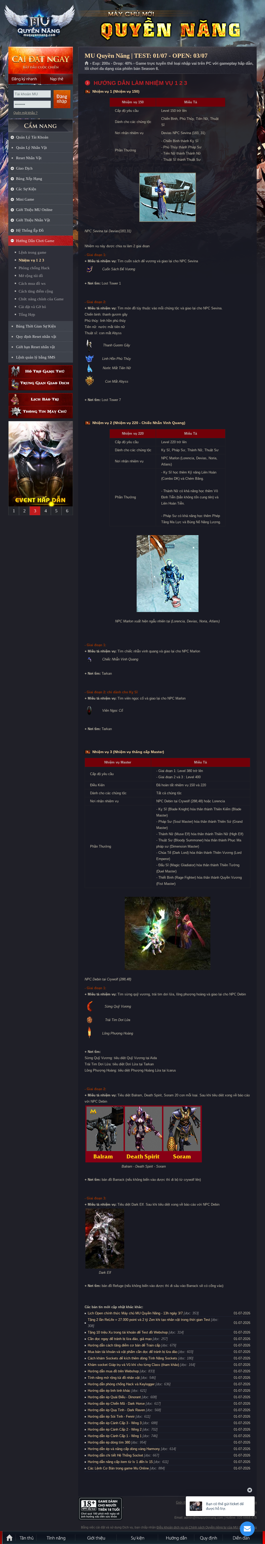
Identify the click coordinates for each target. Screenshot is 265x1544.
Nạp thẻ (57, 79)
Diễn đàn (242, 1537)
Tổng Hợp (27, 314)
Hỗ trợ (41, 371)
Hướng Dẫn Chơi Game (35, 241)
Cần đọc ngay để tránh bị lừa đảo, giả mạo (120, 1339)
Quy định (209, 1537)
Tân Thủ (26, 1537)
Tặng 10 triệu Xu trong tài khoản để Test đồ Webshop (128, 1332)
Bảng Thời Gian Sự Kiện (36, 326)
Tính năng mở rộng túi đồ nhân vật (114, 1378)
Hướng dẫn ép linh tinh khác (109, 1391)
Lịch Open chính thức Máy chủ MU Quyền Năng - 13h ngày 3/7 (135, 1313)
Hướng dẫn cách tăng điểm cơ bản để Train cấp (124, 1345)
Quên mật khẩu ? (25, 113)
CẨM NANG (40, 123)
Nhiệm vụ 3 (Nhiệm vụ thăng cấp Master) (128, 752)
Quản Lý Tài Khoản (32, 137)
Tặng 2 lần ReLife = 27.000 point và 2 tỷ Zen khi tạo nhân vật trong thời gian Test (149, 1320)
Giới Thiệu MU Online (34, 210)
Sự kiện (137, 1537)
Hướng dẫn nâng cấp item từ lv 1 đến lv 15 (120, 1462)
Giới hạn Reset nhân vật (35, 347)
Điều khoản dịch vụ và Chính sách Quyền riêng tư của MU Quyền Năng (207, 1527)
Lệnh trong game (32, 252)
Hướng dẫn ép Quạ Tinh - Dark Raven (116, 1410)
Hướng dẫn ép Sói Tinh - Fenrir (111, 1416)
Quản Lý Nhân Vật (31, 147)
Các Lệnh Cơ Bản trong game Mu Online (118, 1468)
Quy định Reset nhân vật (36, 336)
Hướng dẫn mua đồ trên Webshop (113, 1371)
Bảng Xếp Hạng (29, 179)
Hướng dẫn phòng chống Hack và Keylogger (122, 1384)
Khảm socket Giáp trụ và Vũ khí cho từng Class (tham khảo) (133, 1365)
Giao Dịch (24, 168)
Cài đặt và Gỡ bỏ (32, 307)
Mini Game (25, 199)
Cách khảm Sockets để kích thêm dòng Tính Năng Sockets (133, 1358)
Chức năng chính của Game (41, 299)
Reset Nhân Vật (28, 158)
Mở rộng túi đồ (31, 276)
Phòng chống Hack (34, 268)
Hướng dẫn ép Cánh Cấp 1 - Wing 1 (115, 1436)
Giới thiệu (183, 1502)
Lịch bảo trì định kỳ (41, 399)
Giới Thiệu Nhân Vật (33, 220)
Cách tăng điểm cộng (36, 291)
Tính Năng (56, 1537)
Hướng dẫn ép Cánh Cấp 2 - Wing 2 (115, 1429)
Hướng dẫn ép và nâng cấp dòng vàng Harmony (124, 1449)
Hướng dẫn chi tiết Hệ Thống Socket (115, 1455)
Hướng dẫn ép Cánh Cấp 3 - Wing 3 (115, 1423)
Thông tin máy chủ (41, 412)
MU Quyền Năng (40, 23)
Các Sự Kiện (26, 189)
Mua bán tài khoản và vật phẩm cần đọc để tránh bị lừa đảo (132, 1352)
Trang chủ (87, 63)
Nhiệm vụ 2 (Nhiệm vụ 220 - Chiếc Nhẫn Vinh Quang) (138, 423)
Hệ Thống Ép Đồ (30, 230)
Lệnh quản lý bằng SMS (35, 357)
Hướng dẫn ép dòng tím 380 (109, 1442)
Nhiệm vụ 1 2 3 (31, 260)
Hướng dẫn (176, 1537)
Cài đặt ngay (40, 60)
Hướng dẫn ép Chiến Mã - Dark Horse (116, 1403)
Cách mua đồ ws (32, 283)
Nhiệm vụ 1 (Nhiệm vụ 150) (115, 91)
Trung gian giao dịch (41, 384)
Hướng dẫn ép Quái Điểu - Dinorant (114, 1397)
